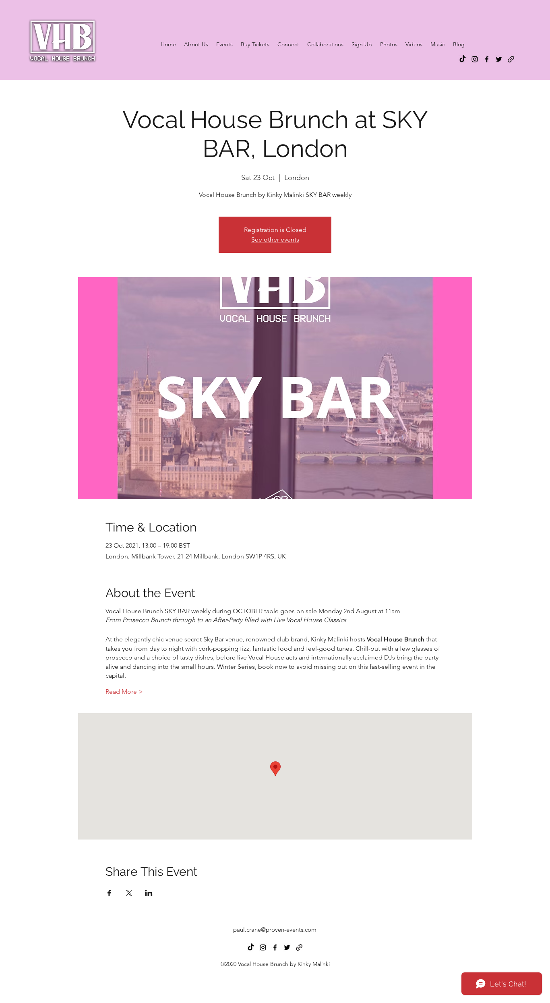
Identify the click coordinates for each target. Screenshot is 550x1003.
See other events (275, 239)
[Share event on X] (129, 893)
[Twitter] (499, 59)
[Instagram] (475, 59)
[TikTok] (463, 59)
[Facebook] (487, 59)
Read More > (124, 691)
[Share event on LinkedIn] (149, 893)
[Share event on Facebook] (109, 893)
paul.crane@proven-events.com (274, 929)
